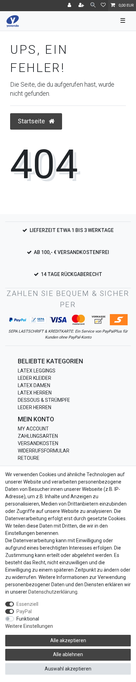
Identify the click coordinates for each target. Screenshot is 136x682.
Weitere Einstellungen (29, 626)
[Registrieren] (82, 5)
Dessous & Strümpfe (44, 400)
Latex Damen (34, 385)
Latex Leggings (36, 370)
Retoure (28, 458)
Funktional (27, 619)
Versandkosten (38, 443)
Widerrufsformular (43, 451)
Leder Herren (34, 407)
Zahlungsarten (38, 436)
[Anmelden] (70, 5)
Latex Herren (35, 393)
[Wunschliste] (103, 5)
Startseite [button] (32, 121)
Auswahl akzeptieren (68, 669)
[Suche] (93, 5)
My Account (33, 428)
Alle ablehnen (68, 654)
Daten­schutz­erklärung (52, 592)
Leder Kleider (34, 378)
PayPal (24, 611)
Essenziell (27, 604)
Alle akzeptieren (68, 640)
